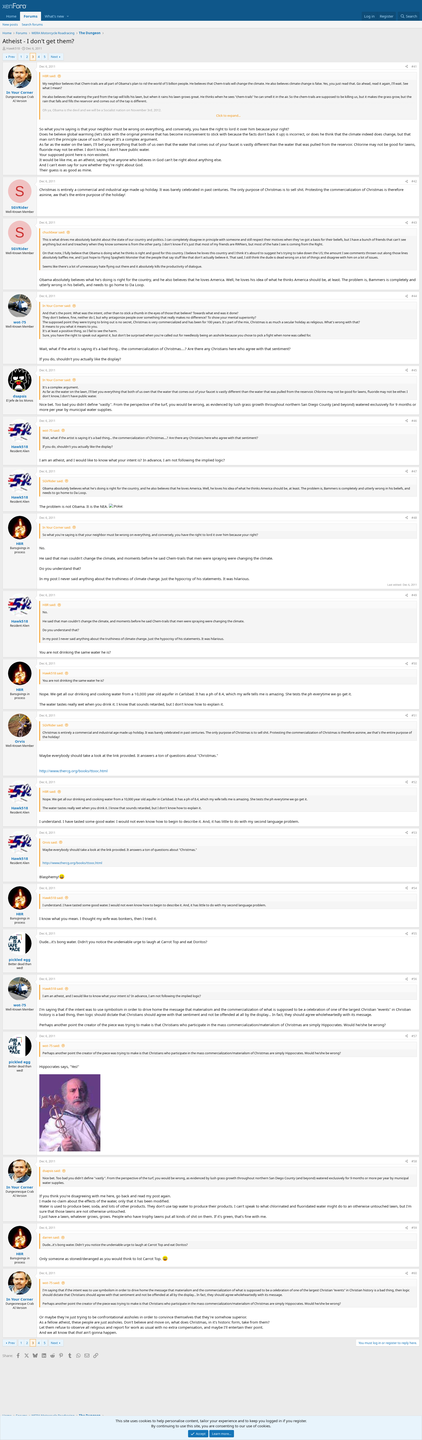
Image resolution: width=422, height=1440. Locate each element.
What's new (54, 16)
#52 (414, 782)
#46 (414, 421)
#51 (414, 715)
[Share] (406, 67)
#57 (414, 1036)
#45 (414, 370)
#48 (414, 518)
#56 (414, 979)
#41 (414, 66)
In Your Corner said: (56, 305)
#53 (414, 833)
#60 (414, 1273)
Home (11, 16)
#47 (414, 471)
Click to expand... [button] (228, 115)
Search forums (32, 24)
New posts (10, 24)
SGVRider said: (52, 481)
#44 (414, 296)
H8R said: (49, 76)
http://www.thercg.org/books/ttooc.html (73, 770)
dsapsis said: (51, 1171)
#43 (414, 222)
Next (54, 56)
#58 (414, 1161)
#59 (414, 1228)
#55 (414, 933)
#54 (414, 888)
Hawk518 (13, 48)
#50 (414, 663)
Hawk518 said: (52, 673)
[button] (67, 16)
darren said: (51, 1237)
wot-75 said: (51, 430)
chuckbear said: (53, 232)
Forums (30, 16)
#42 (414, 181)
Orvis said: (49, 842)
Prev (11, 56)
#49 (414, 595)
